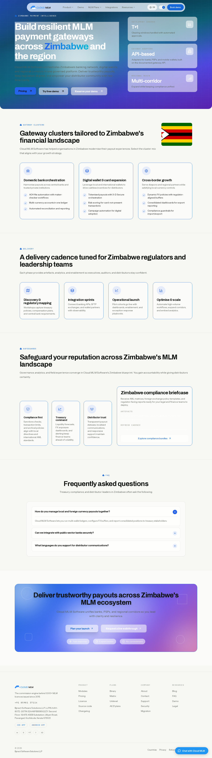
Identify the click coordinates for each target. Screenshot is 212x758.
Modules (83, 691)
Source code (85, 706)
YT (29, 732)
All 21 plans (115, 706)
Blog (174, 691)
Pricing (22, 90)
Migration (146, 711)
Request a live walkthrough (122, 628)
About (144, 691)
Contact (145, 696)
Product (67, 7)
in (17, 732)
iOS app (21, 725)
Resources (127, 7)
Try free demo (51, 91)
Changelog (84, 711)
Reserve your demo (86, 91)
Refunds (173, 750)
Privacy (162, 750)
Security (145, 706)
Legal (175, 706)
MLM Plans (93, 7)
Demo (81, 7)
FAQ (174, 696)
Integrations (112, 7)
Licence (83, 701)
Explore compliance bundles (152, 438)
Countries (152, 750)
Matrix (113, 696)
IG (42, 732)
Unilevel (114, 701)
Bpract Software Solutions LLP (28, 751)
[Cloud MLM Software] (40, 7)
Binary (113, 691)
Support (145, 701)
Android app (38, 725)
